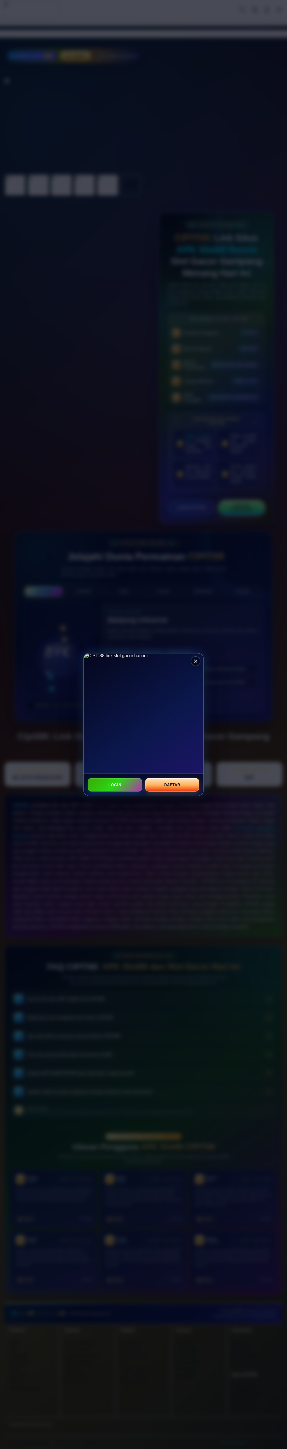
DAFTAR (172, 785)
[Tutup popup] (195, 661)
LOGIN (114, 785)
